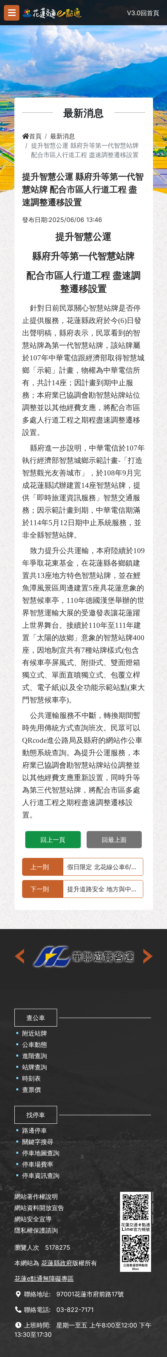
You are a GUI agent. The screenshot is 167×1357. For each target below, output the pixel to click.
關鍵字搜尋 (37, 1142)
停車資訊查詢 (40, 1175)
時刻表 (31, 1078)
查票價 (31, 1089)
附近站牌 (34, 1033)
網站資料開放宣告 (39, 1208)
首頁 (35, 136)
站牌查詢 (34, 1067)
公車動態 (34, 1044)
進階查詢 (34, 1056)
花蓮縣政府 (56, 1263)
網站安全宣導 (33, 1219)
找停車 (35, 1115)
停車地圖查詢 (40, 1153)
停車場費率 (37, 1164)
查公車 (35, 1018)
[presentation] (20, 956)
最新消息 (62, 136)
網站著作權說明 (36, 1196)
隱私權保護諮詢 (36, 1230)
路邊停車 (34, 1130)
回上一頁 (52, 840)
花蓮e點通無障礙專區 (44, 1278)
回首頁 (150, 13)
